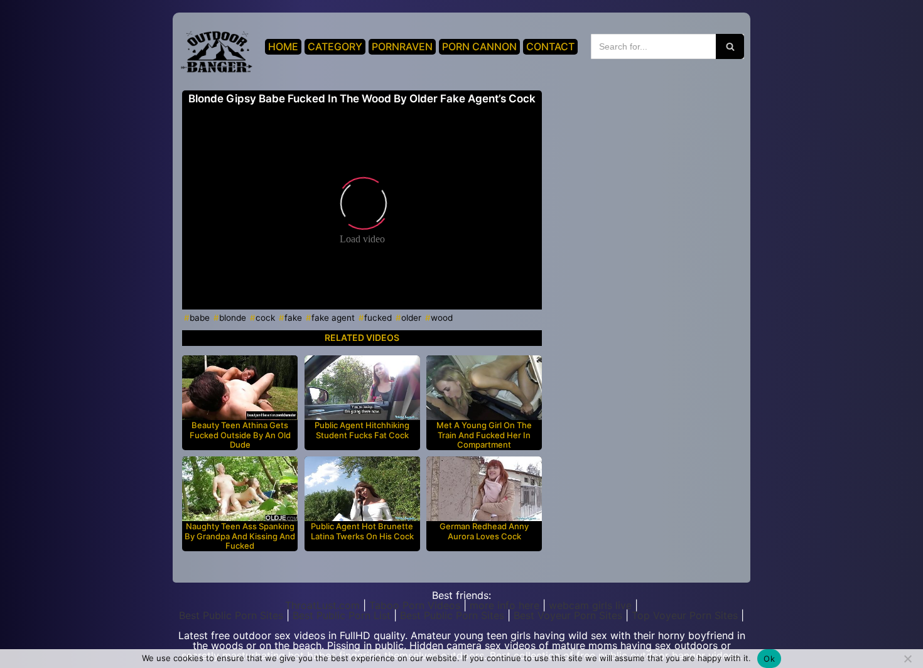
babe (200, 318)
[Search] (730, 46)
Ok (769, 659)
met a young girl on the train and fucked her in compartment (484, 435)
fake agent (333, 318)
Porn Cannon (479, 46)
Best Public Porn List (342, 615)
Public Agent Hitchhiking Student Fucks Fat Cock (362, 430)
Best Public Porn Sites (231, 615)
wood (442, 318)
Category (335, 46)
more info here (504, 605)
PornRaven (402, 46)
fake (293, 318)
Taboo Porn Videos (414, 605)
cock (265, 318)
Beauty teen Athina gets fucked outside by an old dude (240, 435)
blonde (232, 318)
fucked (378, 318)
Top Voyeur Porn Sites (685, 615)
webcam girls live (590, 605)
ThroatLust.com (322, 605)
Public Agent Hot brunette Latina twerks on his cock (362, 531)
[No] (907, 658)
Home (283, 46)
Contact (550, 46)
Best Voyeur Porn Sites (568, 615)
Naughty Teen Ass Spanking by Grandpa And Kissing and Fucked (240, 536)
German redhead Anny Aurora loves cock (484, 531)
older (411, 318)
